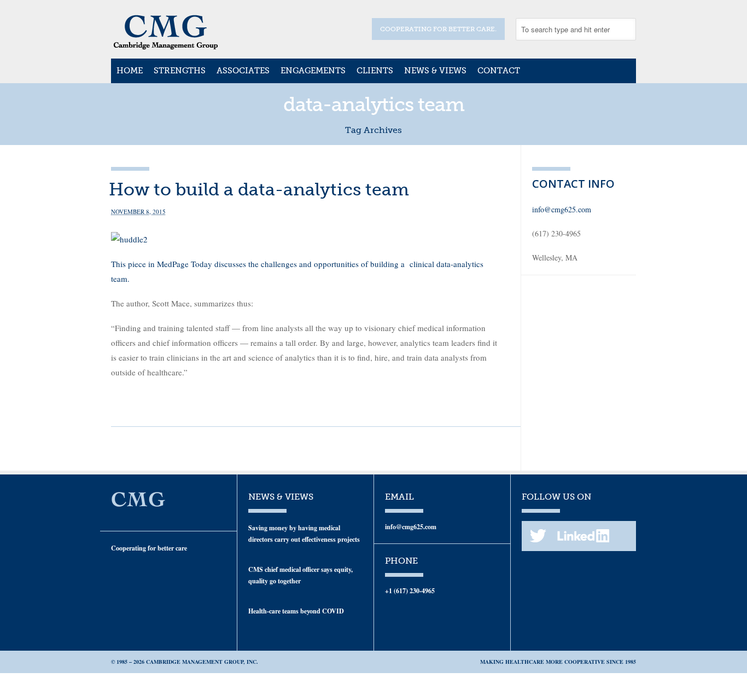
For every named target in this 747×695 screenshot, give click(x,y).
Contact (498, 71)
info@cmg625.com (561, 209)
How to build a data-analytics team (259, 189)
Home (129, 71)
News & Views (435, 71)
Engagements (313, 71)
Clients (375, 71)
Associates (243, 71)
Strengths (180, 71)
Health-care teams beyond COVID (296, 611)
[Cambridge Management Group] (165, 46)
